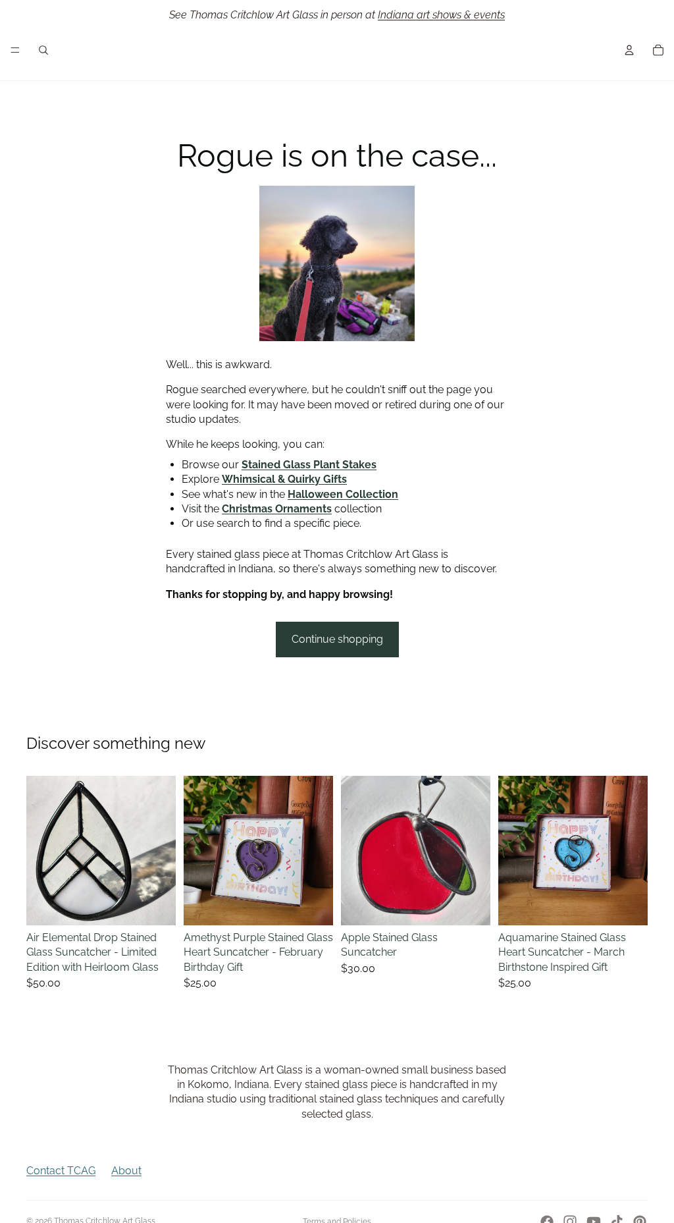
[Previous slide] (40, 850)
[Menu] (15, 50)
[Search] (43, 50)
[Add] (155, 905)
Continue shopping (337, 639)
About (126, 1170)
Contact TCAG (60, 1170)
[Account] (629, 50)
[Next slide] (161, 850)
